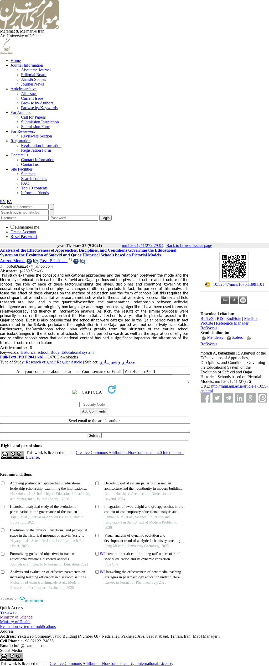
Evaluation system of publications (28, 626)
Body (54, 352)
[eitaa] (262, 398)
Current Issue (32, 98)
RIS (220, 318)
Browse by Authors (37, 103)
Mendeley (215, 337)
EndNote (233, 318)
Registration (20, 141)
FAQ (25, 183)
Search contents (34, 178)
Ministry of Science (16, 617)
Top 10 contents (34, 188)
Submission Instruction (40, 122)
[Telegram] (228, 398)
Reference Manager (232, 323)
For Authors (20, 112)
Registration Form (36, 150)
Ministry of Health (15, 622)
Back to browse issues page (189, 245)
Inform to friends (35, 193)
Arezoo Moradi (12, 260)
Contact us (19, 155)
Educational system (77, 352)
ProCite (206, 323)
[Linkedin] (239, 398)
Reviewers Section (36, 136)
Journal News (32, 84)
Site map (28, 174)
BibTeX (207, 318)
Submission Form (35, 126)
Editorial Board (33, 74)
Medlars (250, 318)
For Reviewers (23, 131)
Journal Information (27, 65)
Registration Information (41, 145)
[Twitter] (217, 398)
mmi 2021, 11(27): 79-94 (142, 245)
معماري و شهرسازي (117, 362)
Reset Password (24, 236)
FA (9, 201)
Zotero (237, 337)
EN (3, 201)
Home (16, 60)
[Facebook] (205, 398)
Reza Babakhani (54, 260)
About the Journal (36, 70)
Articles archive (24, 89)
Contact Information (37, 159)
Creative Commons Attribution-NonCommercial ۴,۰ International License (111, 663)
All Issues (29, 93)
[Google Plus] (251, 398)
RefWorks (208, 328)
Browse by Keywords (39, 107)
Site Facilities (22, 169)
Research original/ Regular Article (54, 362)
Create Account (23, 232)
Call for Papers (33, 117)
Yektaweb (8, 612)
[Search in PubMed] (35, 262)
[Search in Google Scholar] (29, 262)
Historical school (34, 352)
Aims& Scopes (33, 79)
